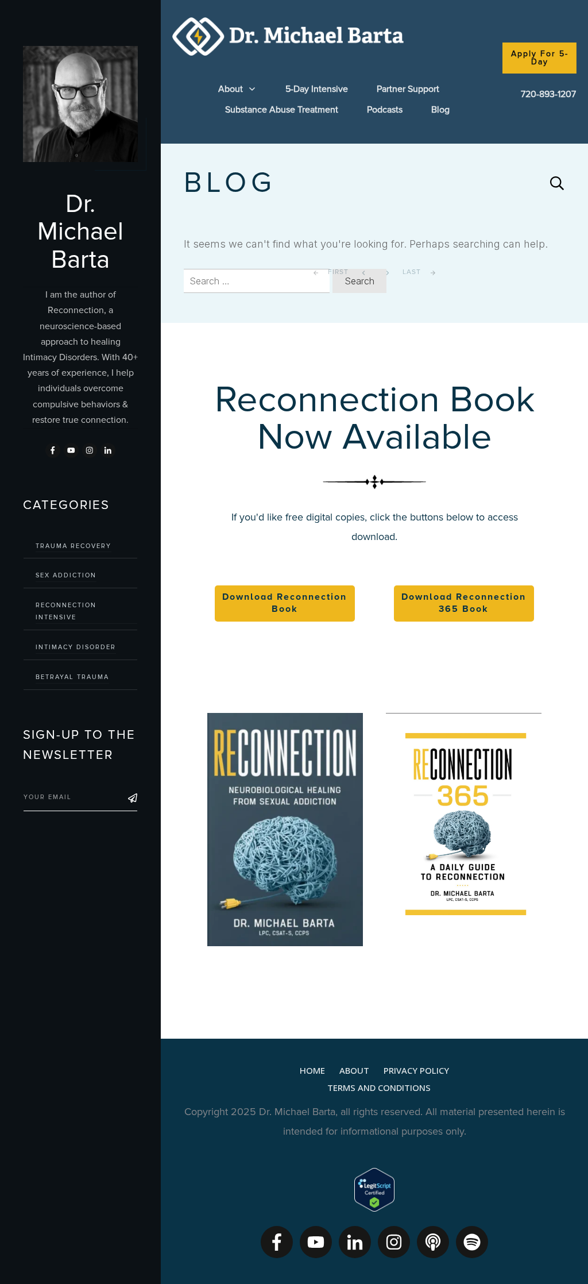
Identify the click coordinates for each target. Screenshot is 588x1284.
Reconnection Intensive (66, 611)
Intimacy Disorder (76, 647)
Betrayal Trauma (72, 677)
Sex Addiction (66, 575)
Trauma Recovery (73, 546)
